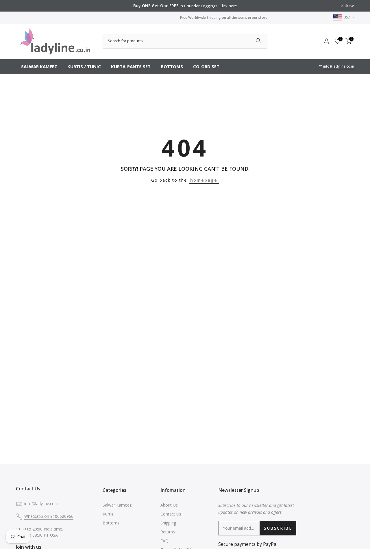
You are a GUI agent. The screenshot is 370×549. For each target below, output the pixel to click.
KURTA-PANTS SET (131, 66)
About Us (169, 505)
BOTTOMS (172, 66)
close (23, 6)
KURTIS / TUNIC (84, 66)
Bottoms (111, 523)
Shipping (168, 523)
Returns (167, 532)
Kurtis (108, 514)
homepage (203, 180)
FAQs (165, 541)
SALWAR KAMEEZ (39, 66)
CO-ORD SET (206, 66)
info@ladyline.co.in (338, 66)
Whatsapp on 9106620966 (48, 516)
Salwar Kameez (117, 505)
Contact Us (170, 514)
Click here (228, 5)
